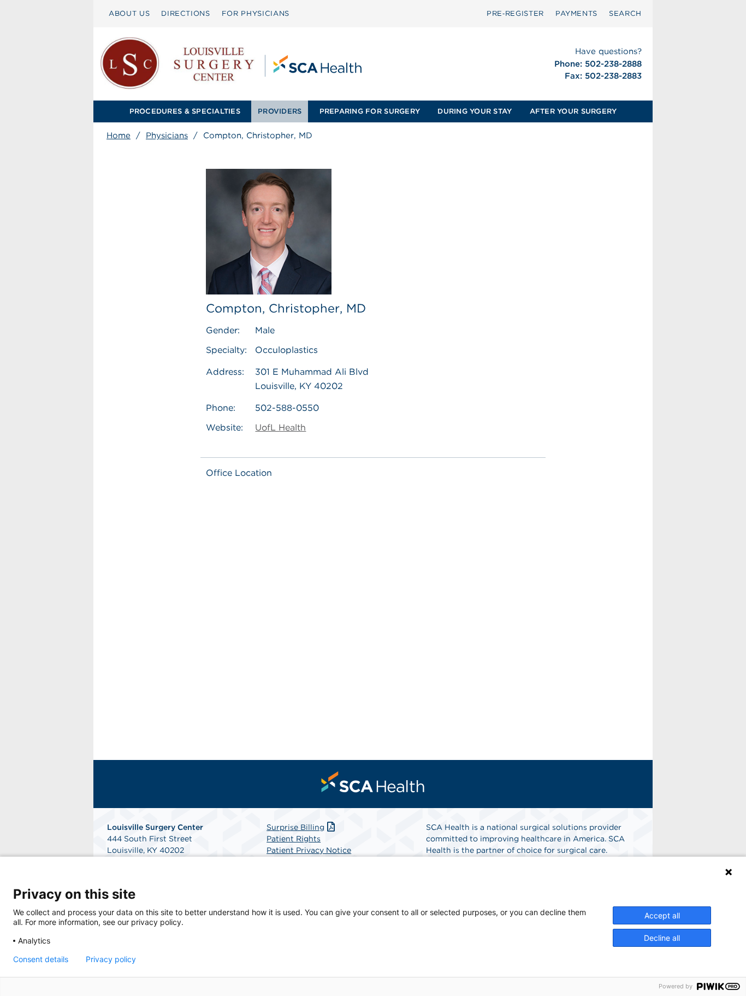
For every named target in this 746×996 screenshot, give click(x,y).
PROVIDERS (279, 111)
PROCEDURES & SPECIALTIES (184, 111)
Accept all (662, 915)
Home (118, 135)
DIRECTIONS (185, 13)
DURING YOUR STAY (474, 111)
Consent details (40, 959)
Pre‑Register (515, 13)
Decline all (662, 937)
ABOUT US (129, 13)
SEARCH (625, 13)
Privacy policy (111, 959)
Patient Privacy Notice (309, 850)
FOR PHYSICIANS (255, 13)
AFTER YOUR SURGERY (573, 111)
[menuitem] (129, 13)
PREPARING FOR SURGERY (369, 111)
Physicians (167, 135)
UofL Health (280, 427)
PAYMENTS (576, 13)
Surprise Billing (295, 827)
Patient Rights (294, 838)
